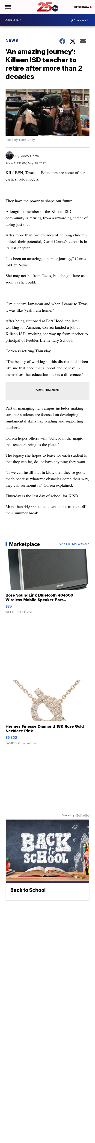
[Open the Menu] (7, 7)
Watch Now (82, 7)
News (12, 40)
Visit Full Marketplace (74, 544)
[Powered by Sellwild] (82, 815)
